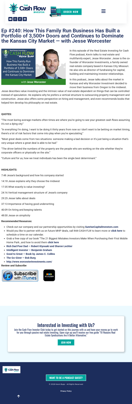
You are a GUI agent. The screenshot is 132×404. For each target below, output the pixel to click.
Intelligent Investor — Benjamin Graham (29, 250)
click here (116, 230)
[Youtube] (10, 19)
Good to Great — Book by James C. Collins (30, 253)
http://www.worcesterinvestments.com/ (29, 261)
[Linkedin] (25, 19)
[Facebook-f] (20, 19)
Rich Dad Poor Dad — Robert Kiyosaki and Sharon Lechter (39, 246)
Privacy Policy (66, 391)
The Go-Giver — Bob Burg (21, 257)
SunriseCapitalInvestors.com (101, 226)
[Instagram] (15, 19)
